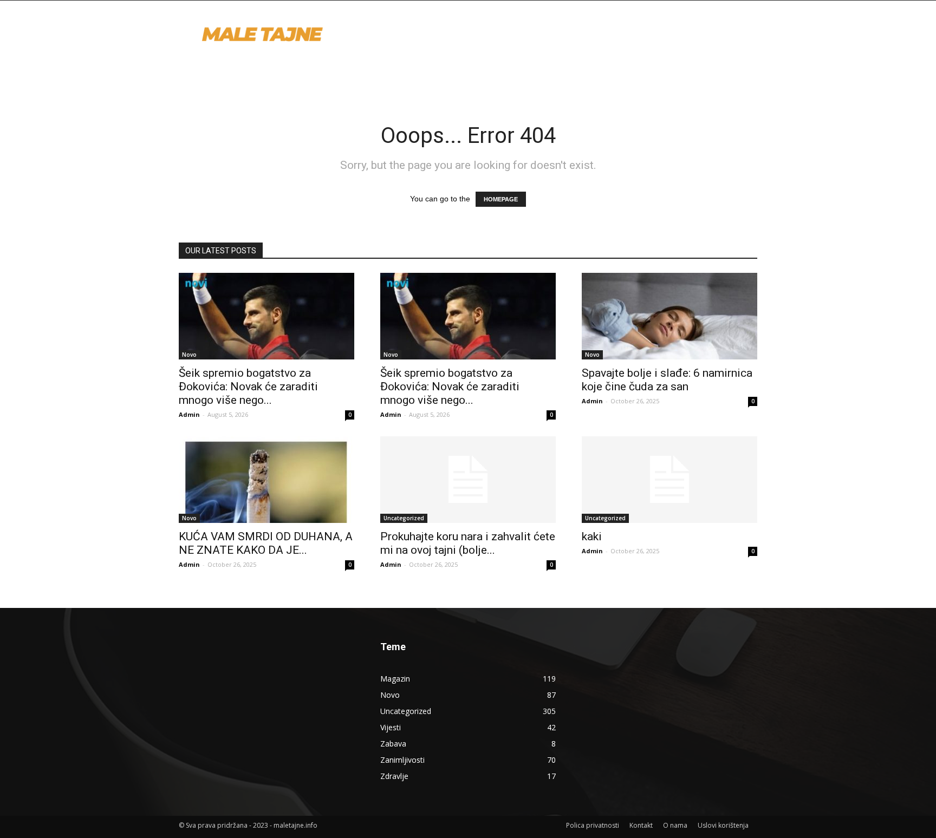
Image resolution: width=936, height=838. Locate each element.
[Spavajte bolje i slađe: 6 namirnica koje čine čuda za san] (669, 316)
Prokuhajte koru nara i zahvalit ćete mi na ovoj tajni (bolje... (467, 543)
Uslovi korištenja (723, 825)
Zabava (393, 743)
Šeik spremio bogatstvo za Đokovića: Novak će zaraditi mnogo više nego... (248, 386)
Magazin (395, 678)
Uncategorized (404, 518)
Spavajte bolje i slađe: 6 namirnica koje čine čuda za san (667, 379)
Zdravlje (394, 776)
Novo (189, 354)
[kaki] (669, 479)
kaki (592, 536)
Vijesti (390, 727)
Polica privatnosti (592, 825)
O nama (675, 825)
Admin (189, 414)
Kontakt (641, 825)
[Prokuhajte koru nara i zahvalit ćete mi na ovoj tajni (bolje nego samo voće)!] (468, 479)
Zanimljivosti (402, 760)
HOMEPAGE (501, 199)
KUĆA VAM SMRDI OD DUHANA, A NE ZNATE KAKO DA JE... (266, 543)
